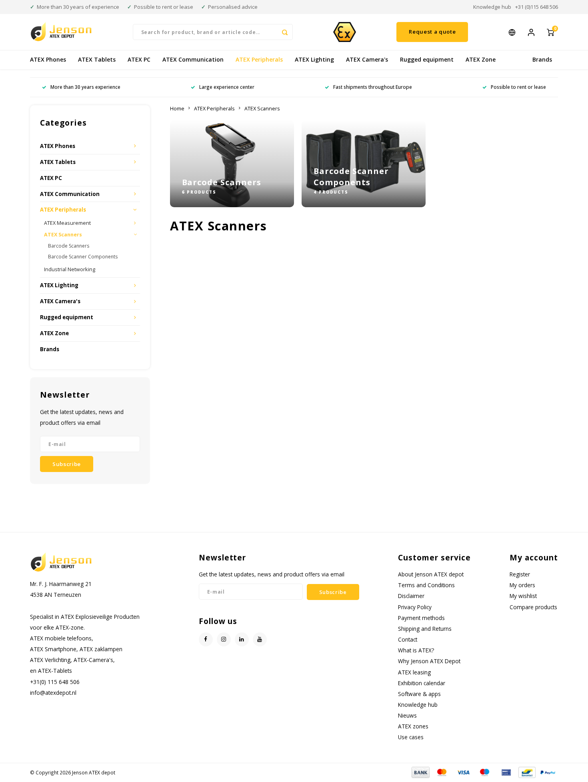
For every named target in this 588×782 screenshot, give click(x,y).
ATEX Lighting (314, 59)
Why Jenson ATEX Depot (429, 661)
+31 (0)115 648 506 (536, 6)
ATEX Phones (48, 59)
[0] (550, 32)
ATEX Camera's (367, 59)
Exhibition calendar (421, 683)
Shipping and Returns (425, 628)
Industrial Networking (69, 269)
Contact (407, 639)
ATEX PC (139, 59)
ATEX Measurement (67, 223)
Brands (542, 59)
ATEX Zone (481, 59)
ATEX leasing (414, 672)
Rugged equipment (427, 59)
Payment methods (421, 618)
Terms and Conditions (426, 585)
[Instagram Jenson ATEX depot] (224, 639)
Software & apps (419, 694)
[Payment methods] (420, 772)
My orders (522, 585)
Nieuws (407, 715)
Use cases (411, 737)
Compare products (533, 607)
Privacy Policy (415, 607)
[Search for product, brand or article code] (285, 32)
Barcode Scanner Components (83, 256)
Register (520, 574)
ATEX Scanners (63, 234)
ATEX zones (413, 726)
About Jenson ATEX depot (431, 574)
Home (177, 108)
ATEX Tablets (97, 59)
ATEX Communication (193, 59)
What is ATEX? (416, 650)
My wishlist (523, 596)
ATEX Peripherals (259, 59)
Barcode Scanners (68, 245)
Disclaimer (411, 596)
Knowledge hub (492, 6)
